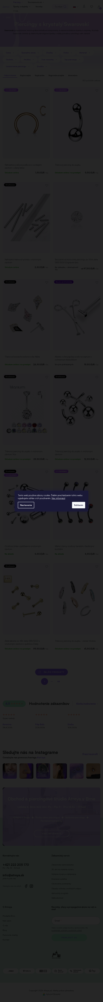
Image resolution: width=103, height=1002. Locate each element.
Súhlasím (78, 505)
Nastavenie (26, 505)
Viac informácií (58, 498)
